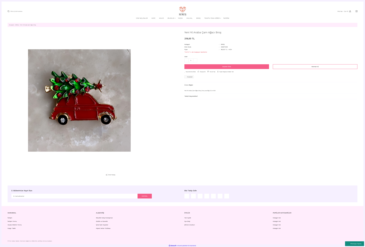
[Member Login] (349, 11)
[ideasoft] (172, 246)
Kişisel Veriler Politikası (103, 228)
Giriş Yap (340, 11)
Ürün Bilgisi (188, 85)
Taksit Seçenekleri (191, 96)
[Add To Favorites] (190, 72)
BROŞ (223, 44)
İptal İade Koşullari (102, 225)
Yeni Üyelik (187, 218)
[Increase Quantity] (195, 60)
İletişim (10, 218)
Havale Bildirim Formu (15, 225)
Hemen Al (315, 66)
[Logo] (182, 11)
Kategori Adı (277, 218)
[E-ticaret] (182, 246)
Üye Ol (346, 11)
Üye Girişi (187, 221)
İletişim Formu (12, 221)
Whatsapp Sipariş (355, 243)
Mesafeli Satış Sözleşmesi (104, 218)
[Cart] (356, 11)
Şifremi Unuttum (189, 225)
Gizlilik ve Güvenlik (102, 221)
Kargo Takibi (12, 228)
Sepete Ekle (226, 66)
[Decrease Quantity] (186, 60)
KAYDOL (145, 196)
